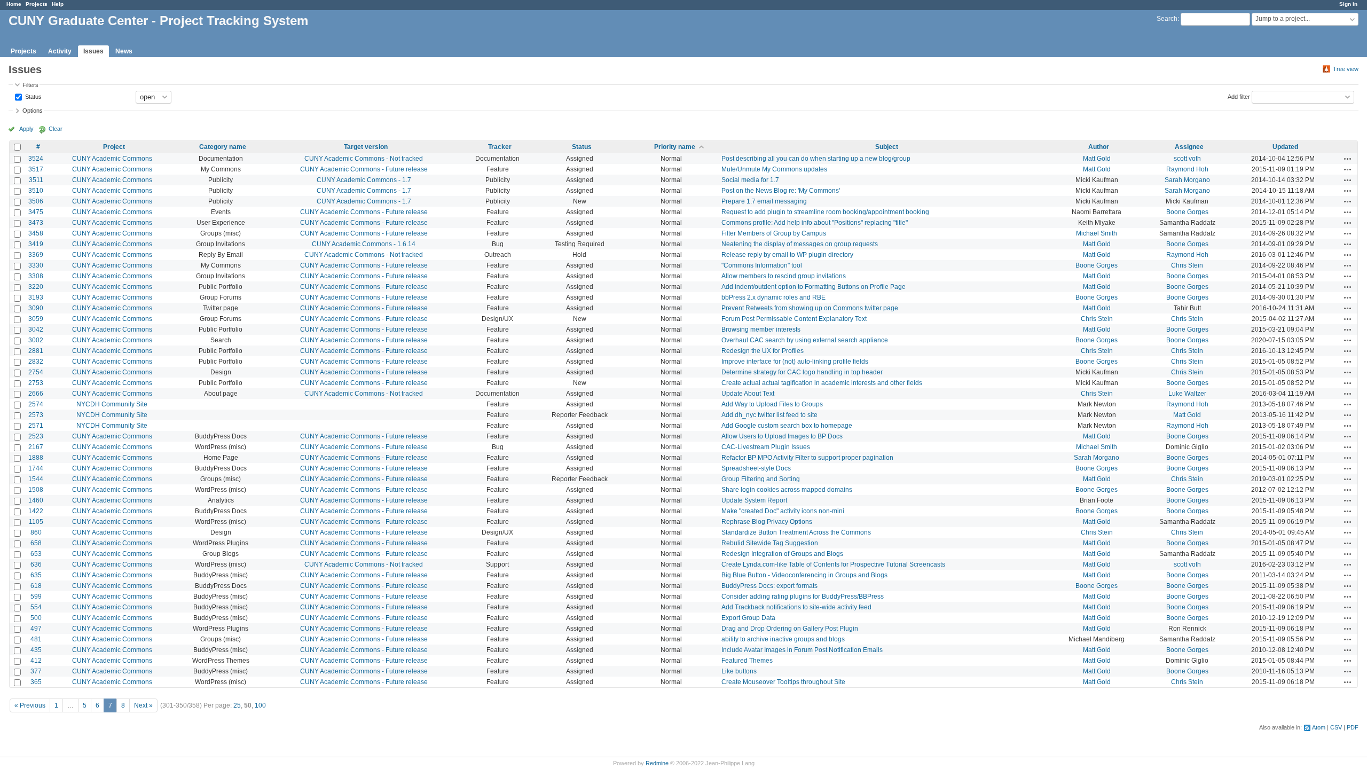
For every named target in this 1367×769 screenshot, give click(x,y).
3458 (35, 233)
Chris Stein (1187, 265)
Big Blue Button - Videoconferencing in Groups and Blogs (804, 575)
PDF (1352, 727)
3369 (35, 254)
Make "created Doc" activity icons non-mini (782, 511)
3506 (35, 201)
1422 (35, 511)
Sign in (1348, 4)
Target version (366, 147)
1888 (35, 457)
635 (36, 575)
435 (36, 650)
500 (36, 618)
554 (36, 607)
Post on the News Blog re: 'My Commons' (780, 190)
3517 (35, 169)
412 (36, 660)
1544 (35, 479)
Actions (1348, 158)
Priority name (674, 147)
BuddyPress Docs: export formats (769, 586)
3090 (35, 308)
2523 (35, 436)
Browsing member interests (760, 329)
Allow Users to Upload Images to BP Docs (782, 436)
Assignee (1189, 147)
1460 (35, 500)
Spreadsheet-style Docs (756, 468)
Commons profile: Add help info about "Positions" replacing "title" (814, 222)
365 (36, 682)
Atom (1318, 727)
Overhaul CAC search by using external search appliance (804, 340)
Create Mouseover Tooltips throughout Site (783, 682)
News (123, 51)
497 (36, 628)
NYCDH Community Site (111, 404)
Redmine (657, 763)
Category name (222, 147)
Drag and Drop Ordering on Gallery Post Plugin (789, 628)
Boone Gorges (1187, 212)
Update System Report (754, 500)
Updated (1285, 147)
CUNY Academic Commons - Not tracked (363, 158)
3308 (35, 276)
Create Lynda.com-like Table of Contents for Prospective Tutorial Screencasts (833, 564)
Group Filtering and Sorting (760, 479)
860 (36, 532)
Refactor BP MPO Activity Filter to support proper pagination (807, 457)
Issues (93, 51)
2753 (35, 383)
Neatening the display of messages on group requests (799, 244)
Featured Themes (747, 660)
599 (36, 596)
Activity (60, 51)
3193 (35, 297)
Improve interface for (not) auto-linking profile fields (794, 361)
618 (36, 586)
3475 (35, 212)
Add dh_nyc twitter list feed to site (769, 415)
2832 (35, 361)
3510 (35, 190)
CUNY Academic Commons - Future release (364, 169)
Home (13, 4)
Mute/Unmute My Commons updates (774, 169)
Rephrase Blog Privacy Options (766, 521)
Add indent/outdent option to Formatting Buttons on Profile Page (813, 287)
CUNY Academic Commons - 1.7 (364, 180)
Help (58, 4)
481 (36, 639)
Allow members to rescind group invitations (783, 276)
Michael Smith (1096, 233)
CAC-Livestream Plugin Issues (765, 447)
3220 (35, 287)
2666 (35, 393)
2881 (35, 351)
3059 (35, 319)
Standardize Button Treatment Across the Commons (796, 532)
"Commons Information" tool (761, 265)
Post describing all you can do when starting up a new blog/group (815, 158)
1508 (35, 489)
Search (1167, 18)
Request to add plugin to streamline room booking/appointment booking (825, 212)
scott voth (1187, 158)
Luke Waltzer (1187, 393)
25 (237, 705)
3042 (35, 329)
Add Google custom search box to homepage (786, 425)
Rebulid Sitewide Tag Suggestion (769, 543)
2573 (35, 415)
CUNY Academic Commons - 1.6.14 (363, 244)
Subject (886, 147)
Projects (37, 4)
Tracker (500, 147)
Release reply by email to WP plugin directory (787, 254)
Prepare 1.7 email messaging (764, 201)
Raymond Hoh (1187, 169)
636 (36, 564)
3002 (35, 340)
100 (260, 705)
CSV (1336, 727)
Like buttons (739, 671)
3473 (35, 222)
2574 (35, 404)
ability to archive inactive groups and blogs (783, 639)
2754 (35, 372)
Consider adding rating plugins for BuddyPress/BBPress (802, 596)
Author (1098, 147)
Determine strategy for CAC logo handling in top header (802, 372)
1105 (36, 521)
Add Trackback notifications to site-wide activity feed (796, 607)
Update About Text (747, 393)
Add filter (1239, 96)
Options (32, 110)
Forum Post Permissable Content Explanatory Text (794, 319)
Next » (143, 705)
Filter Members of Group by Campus (773, 233)
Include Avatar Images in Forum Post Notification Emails (802, 650)
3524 (35, 158)
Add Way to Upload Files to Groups (772, 404)
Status (32, 96)
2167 (35, 447)
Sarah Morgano (1187, 180)
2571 (35, 425)
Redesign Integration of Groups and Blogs (782, 554)
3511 (36, 180)
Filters (30, 85)
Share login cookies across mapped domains (786, 489)
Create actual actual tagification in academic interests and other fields (821, 383)
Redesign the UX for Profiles (762, 351)
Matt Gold (1097, 158)
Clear (55, 128)
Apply (26, 128)
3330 (35, 265)
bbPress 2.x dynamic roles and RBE (773, 297)
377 (36, 671)
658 (36, 543)
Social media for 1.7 (750, 180)
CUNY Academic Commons (112, 158)
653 (36, 554)
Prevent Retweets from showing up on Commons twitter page (809, 308)
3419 (35, 244)
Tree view (1345, 69)
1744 (35, 468)
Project (114, 147)
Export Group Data (748, 618)
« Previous (29, 705)
